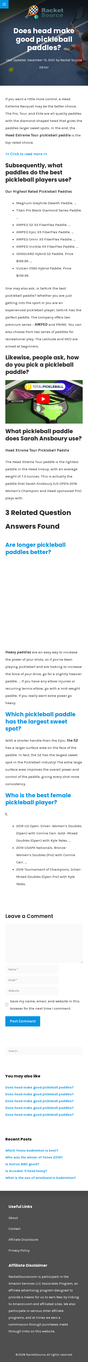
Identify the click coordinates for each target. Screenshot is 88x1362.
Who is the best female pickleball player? (38, 799)
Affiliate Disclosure (23, 1240)
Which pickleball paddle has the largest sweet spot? (40, 722)
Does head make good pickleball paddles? (39, 1087)
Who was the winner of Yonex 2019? (34, 1157)
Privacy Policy (19, 1250)
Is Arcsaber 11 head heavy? (26, 1171)
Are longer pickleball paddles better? (35, 548)
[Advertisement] (44, 604)
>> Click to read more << (26, 154)
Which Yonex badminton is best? (31, 1150)
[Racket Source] (44, 12)
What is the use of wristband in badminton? (40, 1178)
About (13, 1218)
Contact (15, 1229)
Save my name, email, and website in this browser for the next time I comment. (44, 1004)
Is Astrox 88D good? (22, 1164)
